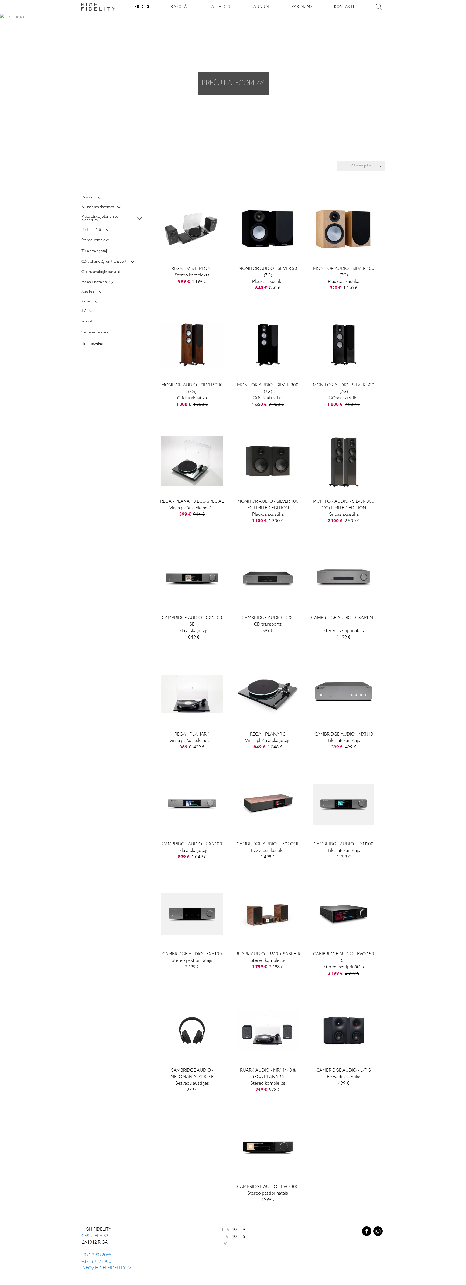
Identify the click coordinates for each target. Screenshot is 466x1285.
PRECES (141, 7)
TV (83, 311)
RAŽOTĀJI (180, 7)
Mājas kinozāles (94, 282)
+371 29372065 (96, 1255)
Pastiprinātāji (91, 230)
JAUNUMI (261, 7)
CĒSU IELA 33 (94, 1236)
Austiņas (88, 292)
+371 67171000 (96, 1261)
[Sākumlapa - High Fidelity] (98, 7)
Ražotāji (87, 197)
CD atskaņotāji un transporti (104, 261)
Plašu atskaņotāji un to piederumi (99, 218)
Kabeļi (86, 301)
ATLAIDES (220, 7)
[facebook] (366, 1232)
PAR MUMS (302, 7)
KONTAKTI (344, 7)
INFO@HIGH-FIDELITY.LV (106, 1268)
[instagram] (378, 1232)
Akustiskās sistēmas (97, 207)
